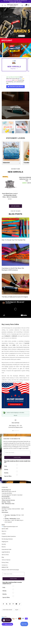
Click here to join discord (16, 86)
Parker (5, 349)
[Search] (5, 5)
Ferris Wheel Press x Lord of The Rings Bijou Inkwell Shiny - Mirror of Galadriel (10, 195)
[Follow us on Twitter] (6, 604)
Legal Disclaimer (6, 552)
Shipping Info (5, 541)
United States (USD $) (7, 609)
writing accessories (7, 364)
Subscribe (17, 457)
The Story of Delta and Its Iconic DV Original (15, 297)
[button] (22, 5)
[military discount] (15, 395)
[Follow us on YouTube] (16, 604)
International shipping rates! (16, 427)
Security (4, 544)
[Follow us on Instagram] (9, 604)
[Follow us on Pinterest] (13, 604)
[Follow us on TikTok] (19, 604)
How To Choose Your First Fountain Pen (13, 240)
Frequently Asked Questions (9, 536)
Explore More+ (15, 206)
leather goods (9, 366)
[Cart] (25, 5)
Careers (4, 534)
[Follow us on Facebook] (3, 604)
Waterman (26, 347)
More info (15, 415)
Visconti (10, 347)
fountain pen (15, 334)
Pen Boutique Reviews (7, 539)
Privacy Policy (5, 562)
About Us (4, 531)
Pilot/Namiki (19, 347)
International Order (6, 549)
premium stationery (7, 332)
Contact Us (4, 565)
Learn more (19, 2)
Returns (4, 547)
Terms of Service (6, 560)
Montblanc (4, 347)
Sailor (14, 347)
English (16, 609)
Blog (3, 557)
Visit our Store (5, 554)
